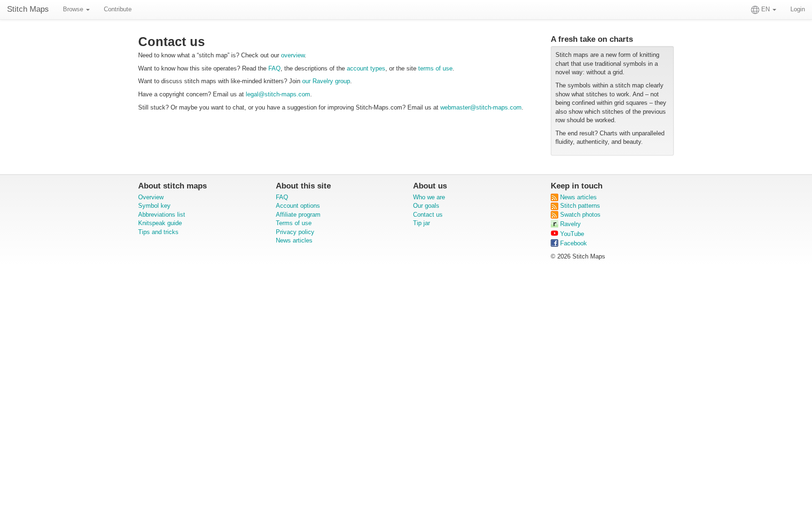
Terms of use (294, 223)
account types (366, 68)
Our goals (426, 205)
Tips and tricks (158, 231)
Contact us (428, 214)
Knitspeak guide (160, 223)
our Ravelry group (326, 81)
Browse (74, 9)
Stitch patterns (579, 205)
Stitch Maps (28, 9)
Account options (298, 205)
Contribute (118, 9)
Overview (151, 197)
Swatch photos (579, 214)
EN (765, 9)
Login (797, 9)
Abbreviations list (161, 214)
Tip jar (421, 223)
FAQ (274, 68)
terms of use (435, 68)
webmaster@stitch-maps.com (481, 107)
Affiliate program (298, 214)
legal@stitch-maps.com (278, 94)
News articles (294, 240)
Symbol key (154, 205)
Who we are (429, 197)
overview (292, 55)
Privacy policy (295, 231)
